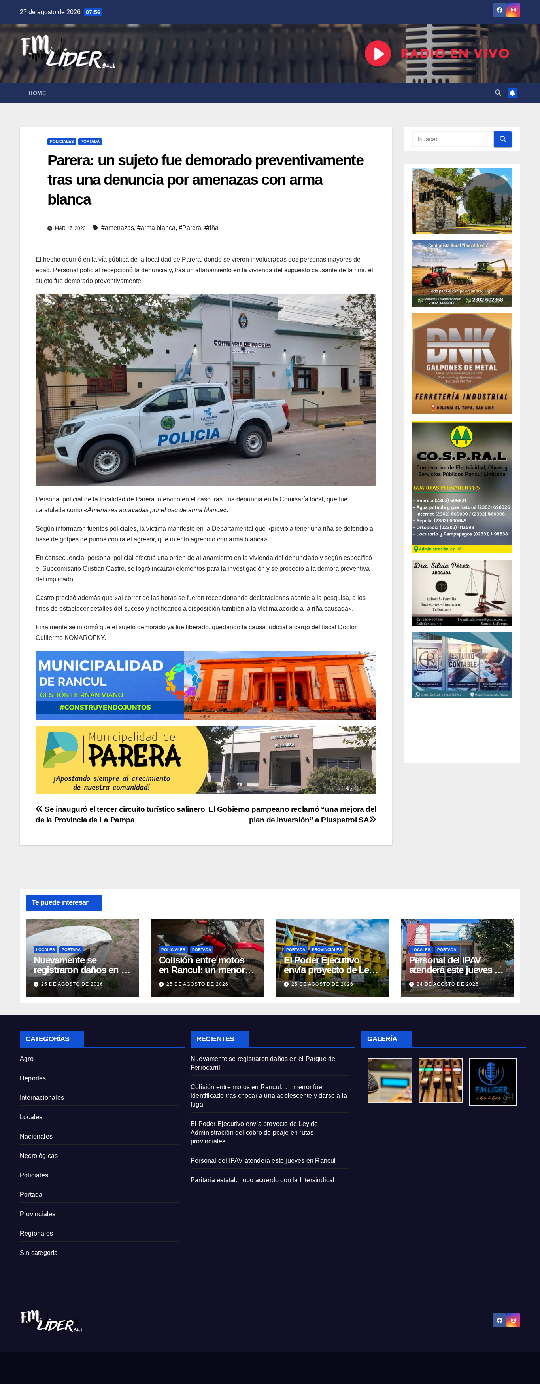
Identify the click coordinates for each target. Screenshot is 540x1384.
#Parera (190, 227)
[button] (498, 92)
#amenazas (117, 227)
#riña (211, 227)
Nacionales (36, 1136)
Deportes (33, 1078)
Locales (45, 949)
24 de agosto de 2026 (448, 984)
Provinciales (327, 949)
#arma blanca (156, 227)
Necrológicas (39, 1155)
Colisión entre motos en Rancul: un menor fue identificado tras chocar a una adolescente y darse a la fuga (269, 1096)
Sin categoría (39, 1252)
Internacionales (42, 1097)
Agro (27, 1059)
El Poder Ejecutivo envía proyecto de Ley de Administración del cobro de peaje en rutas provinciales (254, 1132)
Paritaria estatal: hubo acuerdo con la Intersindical (262, 1180)
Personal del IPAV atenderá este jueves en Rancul (456, 970)
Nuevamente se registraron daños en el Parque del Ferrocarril (81, 970)
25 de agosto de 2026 (72, 984)
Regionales (36, 1233)
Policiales (62, 141)
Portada (90, 141)
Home (37, 93)
